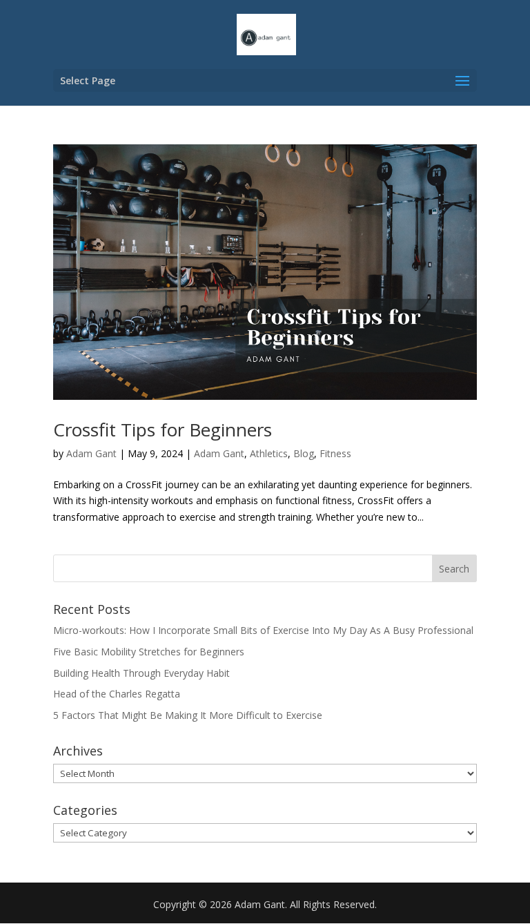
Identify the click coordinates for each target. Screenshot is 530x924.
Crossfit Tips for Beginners (162, 429)
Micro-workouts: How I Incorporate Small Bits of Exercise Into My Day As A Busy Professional (263, 630)
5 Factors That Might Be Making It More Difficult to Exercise (187, 715)
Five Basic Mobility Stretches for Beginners (148, 651)
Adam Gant (91, 453)
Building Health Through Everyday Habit (141, 673)
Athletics (269, 453)
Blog (303, 453)
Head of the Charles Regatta (116, 693)
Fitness (335, 453)
